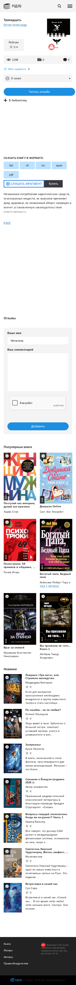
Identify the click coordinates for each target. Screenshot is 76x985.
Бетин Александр (15, 24)
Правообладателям (16, 963)
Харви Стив (11, 511)
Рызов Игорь (12, 572)
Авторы (8, 956)
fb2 (11, 165)
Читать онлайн (39, 91)
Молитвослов (33, 856)
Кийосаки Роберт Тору (54, 582)
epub (59, 165)
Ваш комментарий (20, 349)
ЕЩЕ (7, 223)
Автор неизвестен (36, 786)
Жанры (8, 950)
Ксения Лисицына (36, 714)
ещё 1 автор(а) (49, 585)
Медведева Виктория (38, 682)
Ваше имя (14, 333)
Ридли (16, 6)
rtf (27, 165)
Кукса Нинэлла (34, 748)
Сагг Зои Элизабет (51, 511)
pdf (11, 174)
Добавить (38, 426)
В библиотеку (18, 100)
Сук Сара (31, 888)
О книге (16, 78)
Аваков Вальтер (35, 821)
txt (43, 165)
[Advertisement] (38, 241)
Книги (7, 943)
